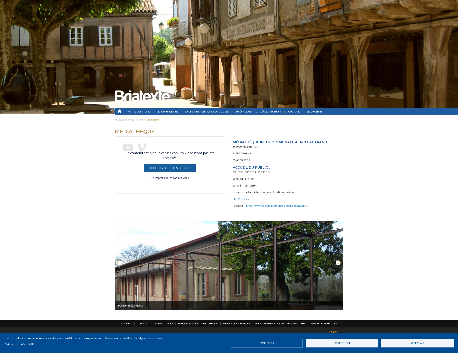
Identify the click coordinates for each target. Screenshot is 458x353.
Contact (143, 323)
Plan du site (163, 323)
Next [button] (338, 262)
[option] (229, 265)
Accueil (119, 111)
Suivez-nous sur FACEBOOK (198, 323)
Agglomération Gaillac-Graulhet (280, 323)
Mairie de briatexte (124, 119)
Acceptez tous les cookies (170, 168)
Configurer (266, 343)
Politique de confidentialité (19, 344)
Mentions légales (236, 323)
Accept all (417, 343)
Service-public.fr (324, 323)
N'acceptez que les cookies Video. (170, 178)
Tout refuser (342, 343)
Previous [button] (119, 262)
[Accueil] (142, 96)
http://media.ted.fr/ (243, 199)
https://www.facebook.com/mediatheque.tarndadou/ (276, 205)
